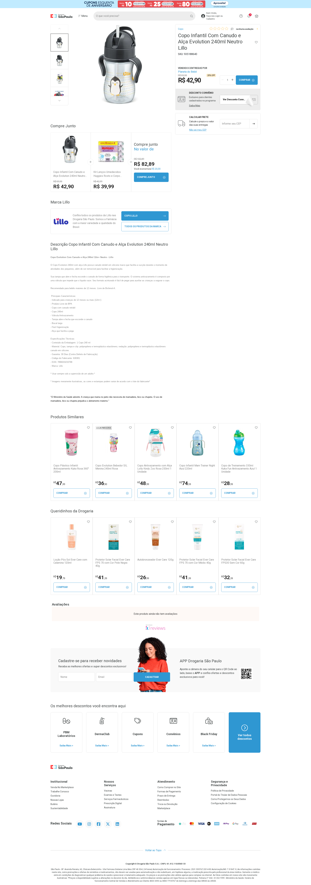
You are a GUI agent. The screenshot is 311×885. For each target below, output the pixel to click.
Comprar (244, 80)
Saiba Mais (194, 105)
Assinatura (109, 807)
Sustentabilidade (59, 808)
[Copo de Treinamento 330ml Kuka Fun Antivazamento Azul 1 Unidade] (239, 443)
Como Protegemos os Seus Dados (228, 799)
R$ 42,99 (97, 181)
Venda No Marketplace (62, 787)
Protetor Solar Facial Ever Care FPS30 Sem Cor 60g (238, 561)
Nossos (110, 783)
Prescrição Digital (113, 803)
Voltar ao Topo (153, 850)
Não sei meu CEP (198, 130)
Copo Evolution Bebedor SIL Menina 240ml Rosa (111, 467)
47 (59, 483)
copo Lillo (131, 215)
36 (101, 483)
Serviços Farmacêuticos (116, 799)
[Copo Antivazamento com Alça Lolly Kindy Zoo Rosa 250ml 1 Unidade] (155, 443)
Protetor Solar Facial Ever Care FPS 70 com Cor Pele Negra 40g (112, 562)
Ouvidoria (55, 795)
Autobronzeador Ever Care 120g (155, 559)
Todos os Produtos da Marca (142, 226)
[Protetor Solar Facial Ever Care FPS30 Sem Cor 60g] (239, 537)
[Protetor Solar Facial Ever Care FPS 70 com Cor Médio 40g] (197, 537)
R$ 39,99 (103, 186)
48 (143, 483)
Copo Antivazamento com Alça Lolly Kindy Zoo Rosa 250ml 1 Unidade (154, 468)
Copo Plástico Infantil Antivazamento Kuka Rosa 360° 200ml (71, 468)
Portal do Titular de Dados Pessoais (229, 795)
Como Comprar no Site (169, 787)
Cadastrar (152, 677)
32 (227, 577)
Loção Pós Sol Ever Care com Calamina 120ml (70, 561)
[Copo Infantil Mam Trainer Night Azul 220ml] (197, 443)
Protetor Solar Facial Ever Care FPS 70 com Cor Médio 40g (196, 561)
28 (227, 483)
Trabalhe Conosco (60, 791)
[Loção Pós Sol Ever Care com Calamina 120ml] (71, 537)
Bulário (54, 804)
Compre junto (146, 177)
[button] (59, 42)
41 (101, 577)
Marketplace (163, 808)
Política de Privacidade (222, 790)
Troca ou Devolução (167, 804)
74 (185, 483)
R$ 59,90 (57, 181)
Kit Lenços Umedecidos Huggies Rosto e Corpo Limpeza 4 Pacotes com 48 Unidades (109, 174)
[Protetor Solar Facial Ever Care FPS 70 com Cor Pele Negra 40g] (113, 537)
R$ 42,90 (63, 186)
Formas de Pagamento (169, 791)
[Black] (155, 4)
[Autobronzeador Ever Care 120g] (155, 537)
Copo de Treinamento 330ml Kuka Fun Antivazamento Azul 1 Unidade (239, 468)
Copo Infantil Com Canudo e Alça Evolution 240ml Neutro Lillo (69, 174)
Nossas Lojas (57, 800)
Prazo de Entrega (166, 795)
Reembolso (163, 800)
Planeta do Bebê (187, 71)
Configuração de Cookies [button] (223, 803)
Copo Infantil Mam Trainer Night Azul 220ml (197, 467)
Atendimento (166, 781)
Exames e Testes (112, 795)
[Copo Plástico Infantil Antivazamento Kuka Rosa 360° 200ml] (71, 443)
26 (143, 577)
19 (59, 577)
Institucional (59, 781)
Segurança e (219, 783)
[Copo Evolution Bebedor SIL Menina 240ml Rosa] (113, 443)
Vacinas (108, 790)
